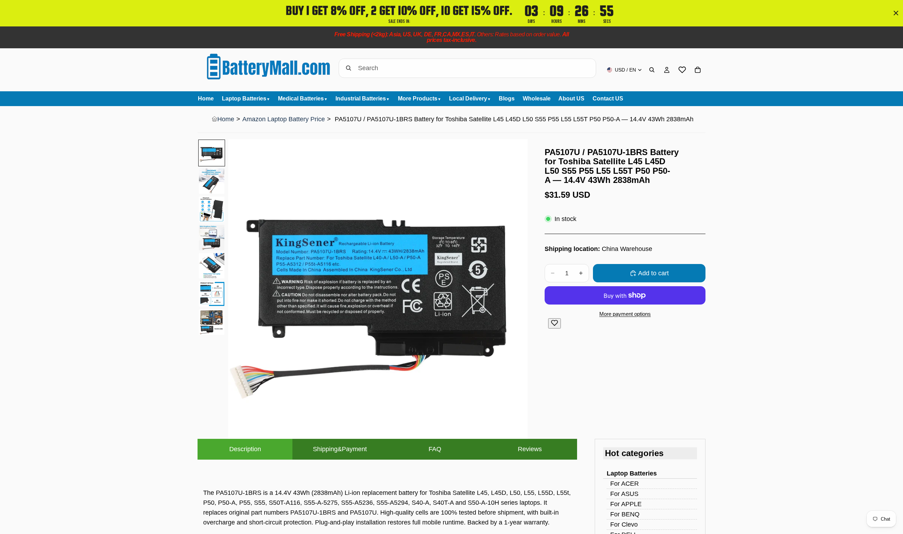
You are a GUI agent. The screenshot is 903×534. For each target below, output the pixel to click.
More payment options (625, 314)
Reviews (530, 449)
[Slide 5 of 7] (211, 265)
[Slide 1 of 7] (211, 153)
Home (225, 119)
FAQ (435, 449)
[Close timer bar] (896, 13)
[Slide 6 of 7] (211, 294)
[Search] (652, 70)
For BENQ (625, 514)
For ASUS (624, 493)
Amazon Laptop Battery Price (283, 119)
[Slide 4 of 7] (211, 237)
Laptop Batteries (632, 473)
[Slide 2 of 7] (211, 181)
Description (245, 449)
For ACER (624, 483)
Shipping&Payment (340, 449)
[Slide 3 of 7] (211, 209)
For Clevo (624, 524)
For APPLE (626, 504)
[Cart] (697, 70)
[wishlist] (682, 70)
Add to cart (653, 273)
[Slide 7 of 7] (211, 322)
